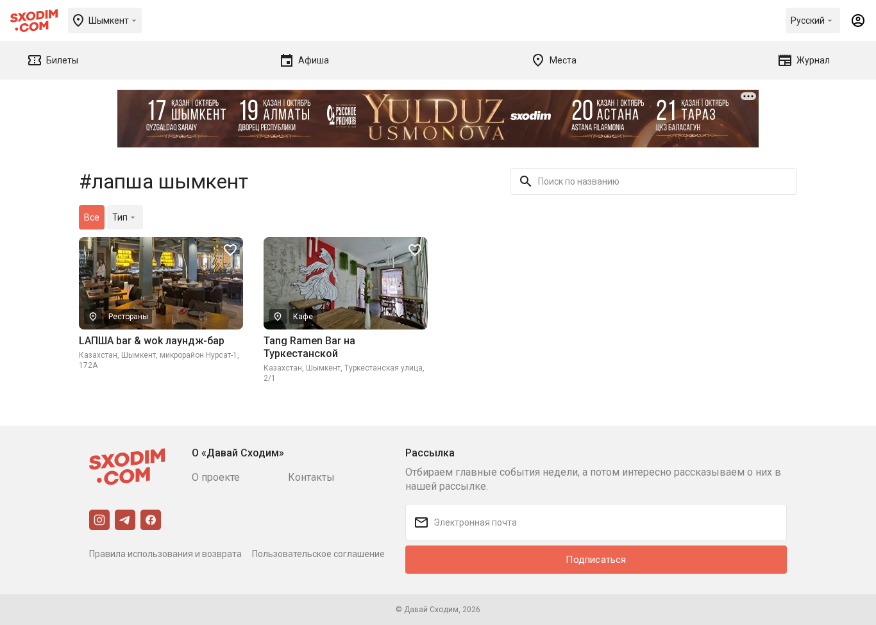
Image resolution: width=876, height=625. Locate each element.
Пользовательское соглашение (318, 554)
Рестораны (128, 316)
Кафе (303, 316)
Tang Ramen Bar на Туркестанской (309, 347)
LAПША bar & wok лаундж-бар (151, 341)
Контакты (311, 477)
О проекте (216, 477)
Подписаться (596, 559)
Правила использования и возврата (165, 554)
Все (91, 217)
